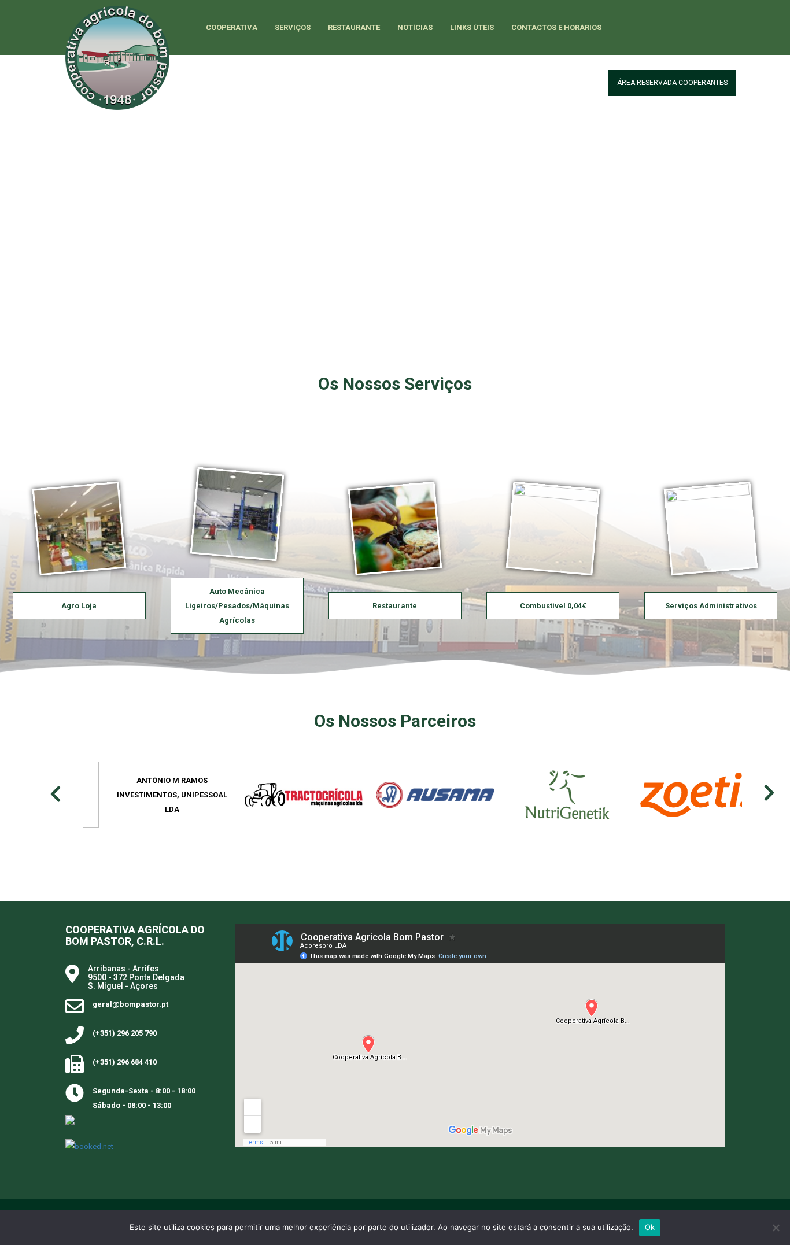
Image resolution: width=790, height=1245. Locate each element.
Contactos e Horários (556, 27)
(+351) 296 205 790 (125, 1033)
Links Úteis (472, 27)
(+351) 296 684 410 (125, 1062)
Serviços (293, 27)
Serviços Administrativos (711, 605)
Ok (650, 1227)
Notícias (415, 27)
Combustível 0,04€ (553, 605)
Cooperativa (231, 27)
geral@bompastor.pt (130, 1004)
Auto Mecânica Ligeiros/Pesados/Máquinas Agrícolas (237, 606)
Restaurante (354, 27)
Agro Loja (79, 605)
